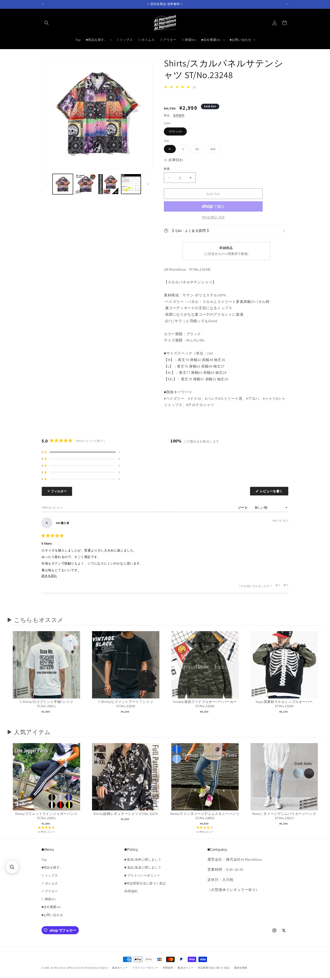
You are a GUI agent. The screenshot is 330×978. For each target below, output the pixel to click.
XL (199, 150)
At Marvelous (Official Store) (67, 967)
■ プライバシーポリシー (142, 875)
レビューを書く (273, 492)
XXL (215, 150)
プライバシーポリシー (145, 967)
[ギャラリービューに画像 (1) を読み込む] (63, 184)
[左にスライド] (46, 184)
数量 (167, 169)
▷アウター (50, 891)
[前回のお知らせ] (43, 4)
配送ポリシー (186, 967)
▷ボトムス (50, 883)
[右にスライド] (148, 184)
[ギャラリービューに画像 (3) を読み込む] (108, 184)
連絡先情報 (240, 967)
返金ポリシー (120, 967)
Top (44, 860)
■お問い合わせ (52, 915)
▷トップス (50, 875)
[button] (46, 23)
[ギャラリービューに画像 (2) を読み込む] (85, 184)
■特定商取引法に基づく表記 (145, 883)
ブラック (177, 132)
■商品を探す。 (52, 867)
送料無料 (179, 115)
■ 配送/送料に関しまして (142, 860)
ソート (243, 507)
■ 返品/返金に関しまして (142, 867)
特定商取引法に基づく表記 (213, 967)
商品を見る (46, 669)
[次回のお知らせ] (287, 4)
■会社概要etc (51, 907)
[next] (318, 676)
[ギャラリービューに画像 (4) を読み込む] (131, 184)
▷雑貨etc (49, 899)
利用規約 (130, 891)
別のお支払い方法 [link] (213, 217)
